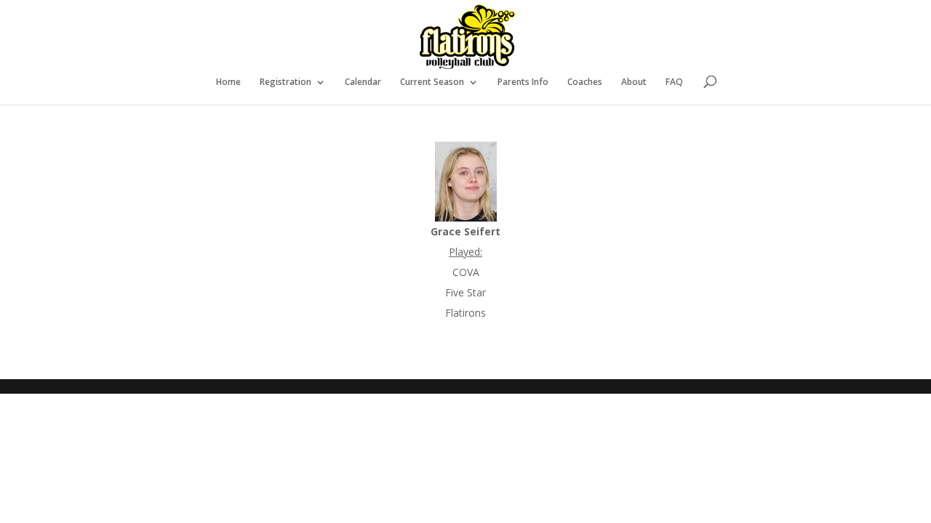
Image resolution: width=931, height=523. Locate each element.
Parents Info (523, 82)
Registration (285, 82)
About (634, 82)
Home (228, 82)
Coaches (584, 82)
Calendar (363, 82)
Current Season (432, 82)
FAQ (674, 82)
